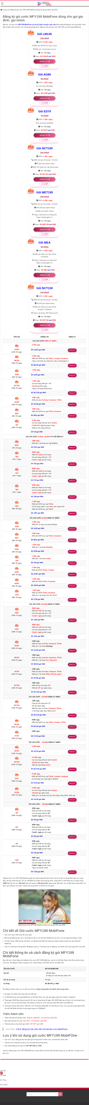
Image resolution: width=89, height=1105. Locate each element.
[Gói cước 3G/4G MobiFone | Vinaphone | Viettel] (44, 3)
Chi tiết (43, 66)
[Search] (60, 1094)
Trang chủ (5, 10)
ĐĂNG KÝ (43, 61)
